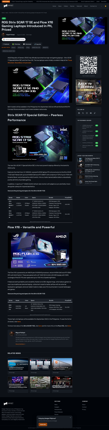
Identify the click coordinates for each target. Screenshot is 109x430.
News (59, 6)
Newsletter (104, 1)
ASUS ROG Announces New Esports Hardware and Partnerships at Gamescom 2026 (46, 1)
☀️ (105, 6)
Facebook (6, 44)
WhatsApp (16, 44)
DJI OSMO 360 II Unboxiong (92, 165)
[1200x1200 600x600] (88, 104)
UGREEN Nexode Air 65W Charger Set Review (87, 127)
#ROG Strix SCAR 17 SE (9, 51)
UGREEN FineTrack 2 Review (87, 131)
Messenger (27, 44)
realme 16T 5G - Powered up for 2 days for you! (92, 170)
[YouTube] (90, 113)
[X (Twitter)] (83, 113)
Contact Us (93, 6)
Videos (66, 6)
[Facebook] (79, 113)
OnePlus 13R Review (87, 143)
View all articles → (20, 344)
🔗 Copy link (37, 44)
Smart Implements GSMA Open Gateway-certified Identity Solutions (86, 1)
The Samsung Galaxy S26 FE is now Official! (92, 159)
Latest (98, 1)
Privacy (84, 409)
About (86, 6)
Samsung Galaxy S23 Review (87, 146)
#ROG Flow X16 (36, 47)
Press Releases (58, 412)
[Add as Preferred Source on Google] (14, 39)
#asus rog (21, 47)
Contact (84, 407)
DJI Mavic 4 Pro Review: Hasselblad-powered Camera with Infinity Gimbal (88, 138)
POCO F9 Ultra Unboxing (91, 176)
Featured (79, 6)
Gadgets (56, 407)
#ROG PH (45, 47)
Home (54, 6)
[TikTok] (94, 113)
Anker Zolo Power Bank (91, 181)
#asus (13, 47)
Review (72, 6)
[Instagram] (86, 113)
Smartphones (58, 409)
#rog (27, 47)
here (19, 322)
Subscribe (43, 424)
